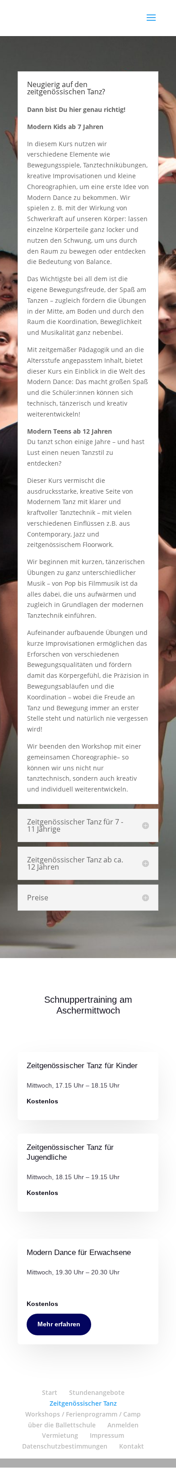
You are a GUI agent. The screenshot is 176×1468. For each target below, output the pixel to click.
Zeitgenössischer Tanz (83, 1403)
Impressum (107, 1435)
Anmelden (123, 1425)
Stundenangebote (97, 1392)
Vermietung (60, 1435)
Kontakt (131, 1446)
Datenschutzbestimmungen (64, 1446)
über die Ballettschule (62, 1425)
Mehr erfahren (58, 1324)
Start (49, 1392)
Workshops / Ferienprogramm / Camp (83, 1414)
